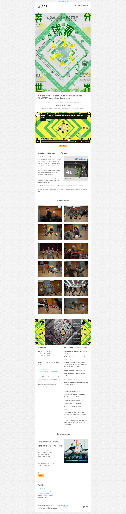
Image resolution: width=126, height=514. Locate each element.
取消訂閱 (64, 1)
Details (41, 475)
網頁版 (59, 1)
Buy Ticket (63, 146)
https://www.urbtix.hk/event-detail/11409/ (48, 371)
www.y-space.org (44, 493)
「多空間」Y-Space (48, 495)
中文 (67, 1)
